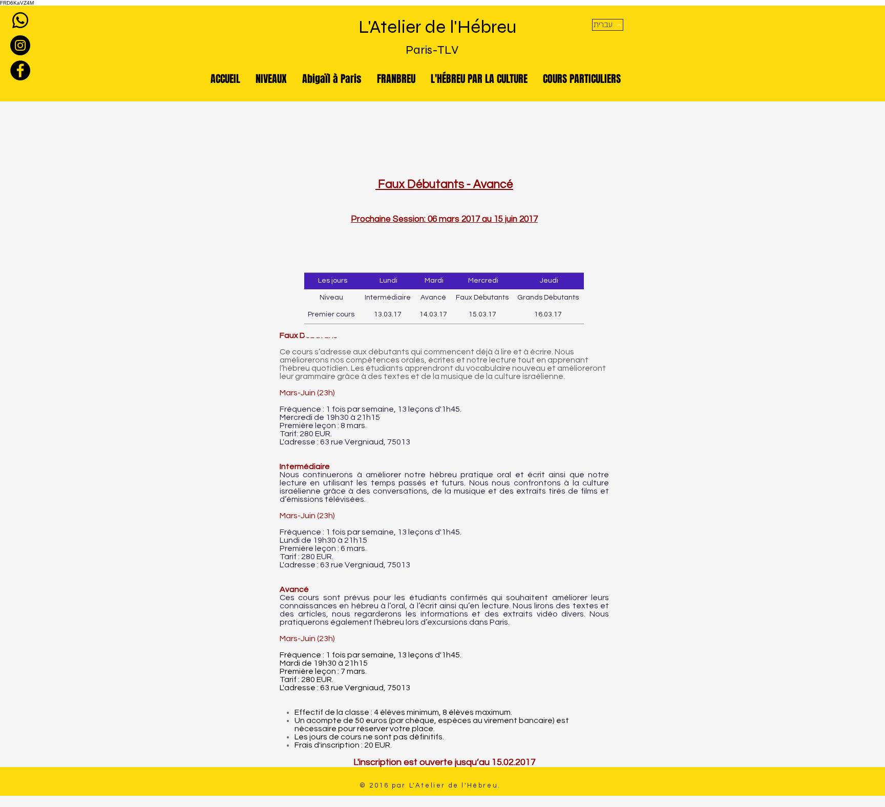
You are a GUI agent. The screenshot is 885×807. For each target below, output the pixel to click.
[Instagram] (20, 45)
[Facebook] (20, 70)
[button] (607, 25)
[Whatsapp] (20, 20)
